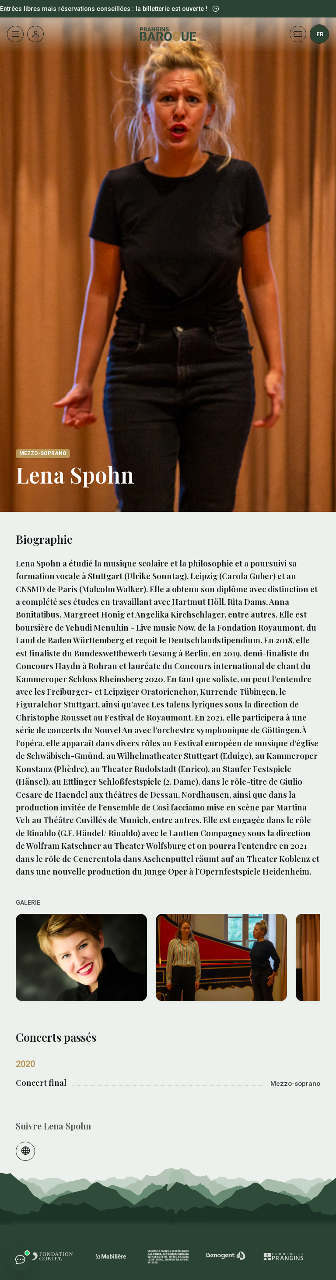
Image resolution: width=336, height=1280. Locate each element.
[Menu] (15, 34)
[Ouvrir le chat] (20, 1260)
